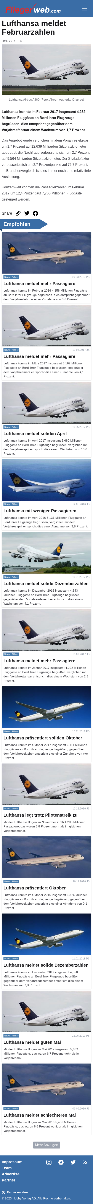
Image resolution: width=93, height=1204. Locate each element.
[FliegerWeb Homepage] (33, 9)
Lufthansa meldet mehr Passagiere (28, 234)
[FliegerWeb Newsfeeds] (85, 1162)
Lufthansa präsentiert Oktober (24, 839)
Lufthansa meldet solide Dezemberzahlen (34, 534)
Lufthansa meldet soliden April (25, 384)
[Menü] (84, 8)
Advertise (10, 1174)
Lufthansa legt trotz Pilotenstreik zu (28, 766)
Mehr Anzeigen (46, 1145)
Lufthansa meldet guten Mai (23, 993)
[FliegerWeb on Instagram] (49, 1171)
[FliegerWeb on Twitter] (73, 1171)
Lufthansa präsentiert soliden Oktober (30, 689)
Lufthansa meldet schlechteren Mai (28, 1066)
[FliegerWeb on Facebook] (61, 1171)
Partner (8, 1180)
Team (7, 1168)
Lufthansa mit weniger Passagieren (29, 461)
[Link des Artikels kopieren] (18, 213)
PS (20, 40)
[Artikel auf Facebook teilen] (35, 213)
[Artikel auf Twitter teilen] (26, 213)
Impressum (12, 1162)
